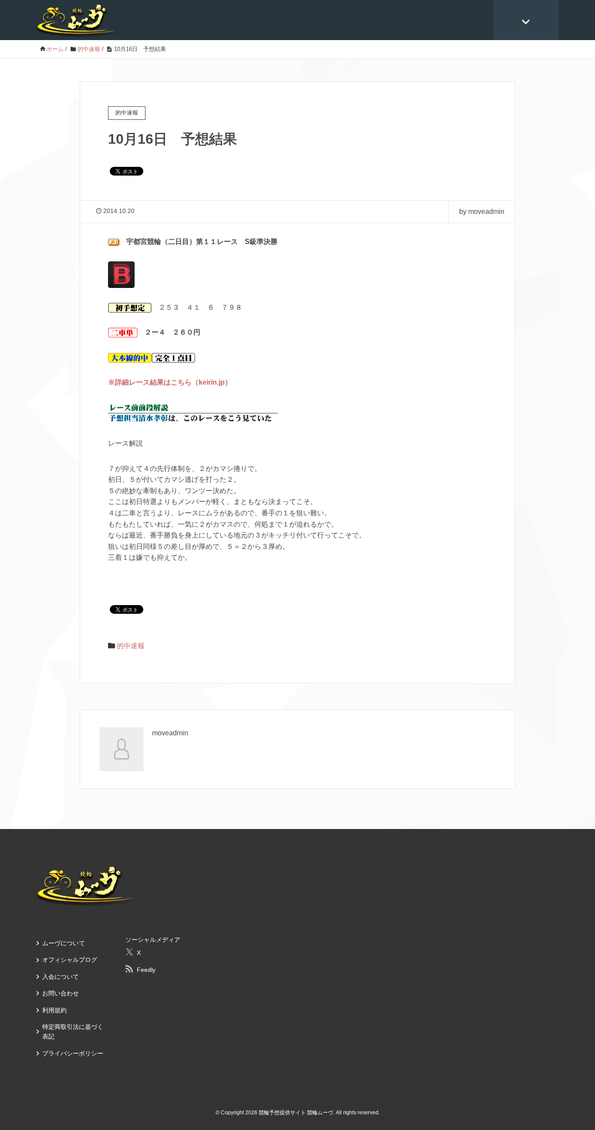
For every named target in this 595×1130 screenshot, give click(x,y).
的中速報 (131, 646)
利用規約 (54, 1010)
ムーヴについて (63, 943)
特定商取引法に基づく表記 (72, 1031)
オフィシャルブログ (69, 959)
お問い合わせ (60, 993)
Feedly (146, 969)
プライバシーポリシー (72, 1053)
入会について (60, 976)
